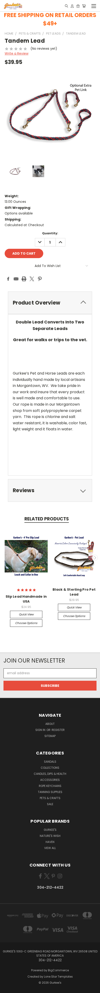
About (50, 724)
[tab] (50, 302)
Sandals (50, 762)
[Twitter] (32, 279)
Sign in (40, 730)
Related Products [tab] (46, 519)
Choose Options (26, 623)
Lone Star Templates (58, 977)
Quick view (26, 614)
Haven (50, 842)
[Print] (24, 279)
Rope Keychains (50, 786)
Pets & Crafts (50, 798)
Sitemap (50, 736)
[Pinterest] (39, 279)
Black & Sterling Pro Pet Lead (74, 592)
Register (58, 730)
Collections (50, 768)
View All (50, 848)
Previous (5, 558)
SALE (50, 804)
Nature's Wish (50, 836)
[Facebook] (8, 279)
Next (95, 558)
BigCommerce (58, 970)
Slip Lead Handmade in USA (26, 599)
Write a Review (16, 53)
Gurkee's (50, 830)
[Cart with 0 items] (83, 6)
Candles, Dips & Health (50, 774)
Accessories (50, 780)
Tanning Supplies (50, 792)
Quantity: (50, 233)
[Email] (16, 279)
